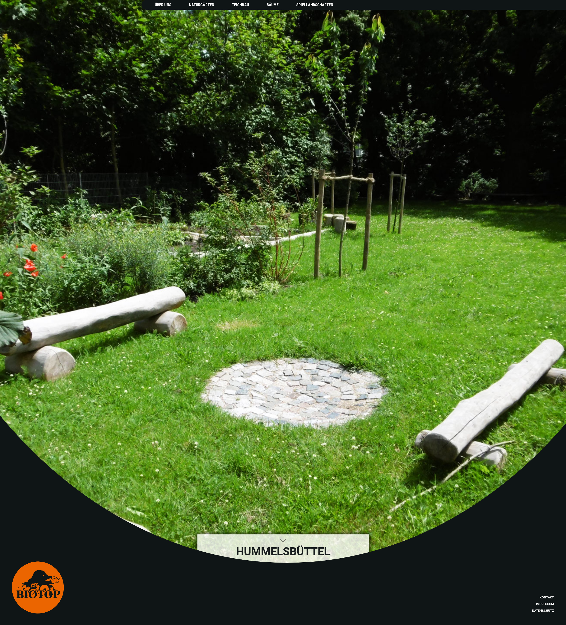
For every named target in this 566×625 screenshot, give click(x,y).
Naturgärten (201, 4)
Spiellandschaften (314, 4)
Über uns (163, 4)
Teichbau (240, 4)
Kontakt (547, 597)
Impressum (545, 604)
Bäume (273, 4)
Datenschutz (543, 610)
